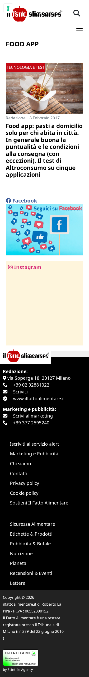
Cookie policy (24, 493)
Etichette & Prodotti (31, 534)
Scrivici (20, 391)
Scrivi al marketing (33, 416)
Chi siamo (20, 463)
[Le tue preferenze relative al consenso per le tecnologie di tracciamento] (8, 8)
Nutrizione (21, 553)
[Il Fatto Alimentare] (34, 13)
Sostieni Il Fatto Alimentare (39, 503)
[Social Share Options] (13, 339)
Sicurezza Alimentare (32, 524)
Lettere (17, 583)
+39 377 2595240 (31, 422)
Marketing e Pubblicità (34, 453)
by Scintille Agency (18, 669)
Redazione (16, 118)
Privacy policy (24, 483)
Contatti (18, 473)
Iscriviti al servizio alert (34, 444)
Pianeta (18, 563)
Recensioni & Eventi (31, 573)
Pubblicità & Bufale (30, 543)
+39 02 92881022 (31, 385)
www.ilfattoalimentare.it (39, 398)
